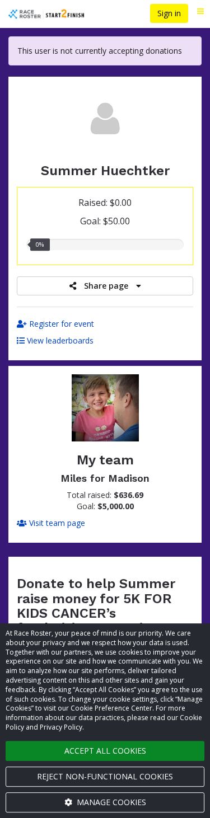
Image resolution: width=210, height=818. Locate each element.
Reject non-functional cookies (105, 776)
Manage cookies (110, 802)
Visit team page (56, 523)
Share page (106, 285)
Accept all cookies (105, 750)
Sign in (169, 13)
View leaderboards (59, 340)
